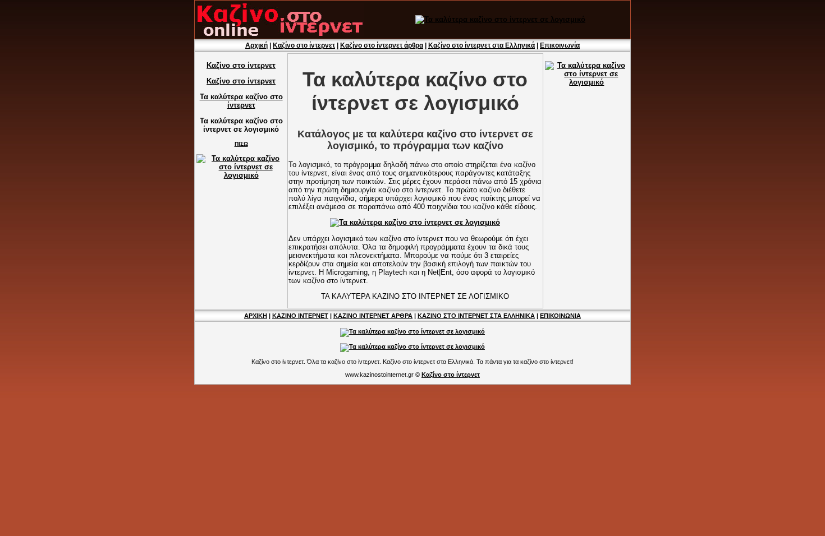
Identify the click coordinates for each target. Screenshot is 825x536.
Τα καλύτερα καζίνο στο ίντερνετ (241, 101)
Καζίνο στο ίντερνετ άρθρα (381, 45)
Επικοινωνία (560, 45)
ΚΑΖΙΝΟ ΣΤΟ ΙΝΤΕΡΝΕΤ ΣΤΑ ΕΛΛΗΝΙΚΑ (476, 315)
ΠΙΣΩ (241, 144)
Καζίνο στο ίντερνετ (304, 45)
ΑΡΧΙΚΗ (255, 315)
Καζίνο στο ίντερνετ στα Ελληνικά (481, 45)
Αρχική (256, 45)
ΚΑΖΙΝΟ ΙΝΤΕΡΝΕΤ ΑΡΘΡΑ (372, 315)
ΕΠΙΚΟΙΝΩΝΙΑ (560, 315)
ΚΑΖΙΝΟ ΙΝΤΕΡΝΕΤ (300, 315)
